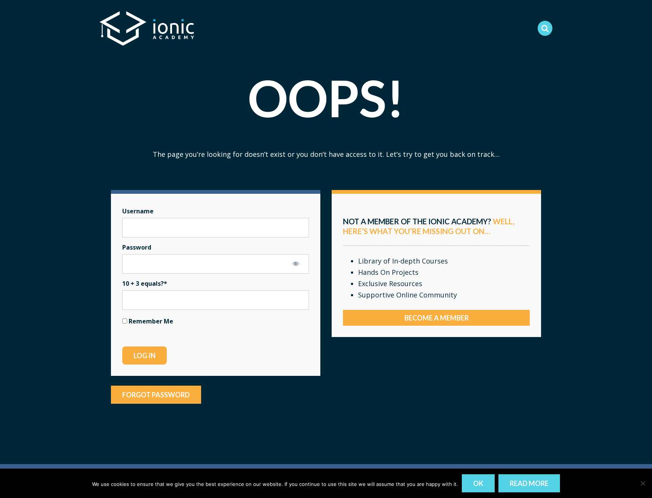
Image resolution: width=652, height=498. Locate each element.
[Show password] (296, 263)
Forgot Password (156, 395)
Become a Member (436, 318)
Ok (478, 483)
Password (136, 247)
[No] (642, 483)
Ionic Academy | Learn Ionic (147, 28)
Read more (529, 483)
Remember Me (150, 321)
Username (138, 211)
